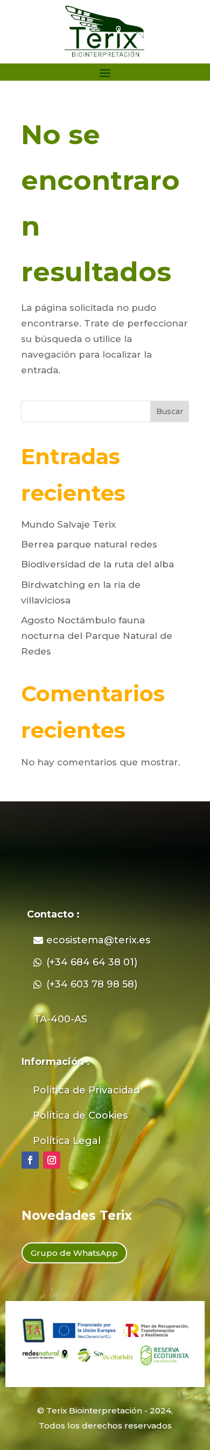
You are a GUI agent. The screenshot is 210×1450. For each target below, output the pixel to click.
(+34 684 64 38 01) (91, 962)
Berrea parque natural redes (89, 544)
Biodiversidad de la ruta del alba (97, 564)
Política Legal (67, 1141)
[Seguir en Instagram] (51, 1160)
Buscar (169, 411)
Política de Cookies (80, 1115)
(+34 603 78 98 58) (91, 984)
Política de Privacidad (86, 1090)
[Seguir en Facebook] (30, 1160)
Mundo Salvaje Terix (68, 524)
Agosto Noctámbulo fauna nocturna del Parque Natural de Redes (96, 636)
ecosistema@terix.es (98, 940)
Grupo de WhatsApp (74, 1253)
